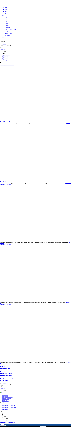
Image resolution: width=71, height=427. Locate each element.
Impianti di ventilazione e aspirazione (6, 55)
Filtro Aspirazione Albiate (60, 64)
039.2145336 (4, 44)
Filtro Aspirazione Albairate (47, 64)
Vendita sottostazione (4, 380)
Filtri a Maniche (3, 364)
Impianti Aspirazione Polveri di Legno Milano (7, 397)
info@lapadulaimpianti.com (3, 48)
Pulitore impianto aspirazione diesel (6, 60)
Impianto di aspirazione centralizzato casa (8, 371)
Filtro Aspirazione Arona (37, 64)
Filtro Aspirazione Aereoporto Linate (30, 64)
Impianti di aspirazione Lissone (6, 373)
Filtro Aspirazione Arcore (54, 64)
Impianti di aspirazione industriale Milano (6, 398)
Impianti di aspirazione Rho (5, 376)
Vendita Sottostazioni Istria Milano (6, 409)
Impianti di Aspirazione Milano (5, 399)
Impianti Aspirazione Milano (5, 396)
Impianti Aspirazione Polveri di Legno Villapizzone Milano (9, 407)
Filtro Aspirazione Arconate (5, 64)
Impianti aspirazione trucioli (5, 59)
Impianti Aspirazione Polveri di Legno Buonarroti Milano (8, 405)
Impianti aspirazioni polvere (5, 56)
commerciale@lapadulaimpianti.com (4, 49)
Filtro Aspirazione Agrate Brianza (22, 64)
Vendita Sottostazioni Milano (5, 121)
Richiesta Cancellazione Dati (11, 422)
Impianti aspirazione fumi (5, 57)
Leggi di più (44, 426)
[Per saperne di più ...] (68, 183)
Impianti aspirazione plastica (5, 58)
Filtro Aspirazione (42, 64)
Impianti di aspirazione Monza (6, 375)
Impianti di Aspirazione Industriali (7, 378)
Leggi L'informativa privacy (3, 422)
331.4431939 (4, 45)
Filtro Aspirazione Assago (15, 64)
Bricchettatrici (10, 64)
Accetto (41, 426)
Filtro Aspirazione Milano (5, 395)
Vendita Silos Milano (4, 181)
